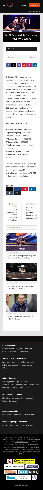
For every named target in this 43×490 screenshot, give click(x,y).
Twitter (4, 401)
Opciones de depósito (10, 351)
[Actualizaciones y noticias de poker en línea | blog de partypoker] (10, 4)
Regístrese (34, 5)
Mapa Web (24, 351)
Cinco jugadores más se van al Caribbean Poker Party (11, 215)
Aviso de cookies (26, 365)
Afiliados (5, 368)
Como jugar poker (8, 382)
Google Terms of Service (29, 425)
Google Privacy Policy (10, 425)
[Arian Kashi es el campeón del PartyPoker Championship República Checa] (21, 243)
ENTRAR (24, 5)
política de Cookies (21, 442)
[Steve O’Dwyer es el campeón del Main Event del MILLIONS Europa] (21, 273)
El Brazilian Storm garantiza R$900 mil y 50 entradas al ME (31, 213)
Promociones (24, 387)
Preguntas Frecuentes (24, 349)
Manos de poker (21, 385)
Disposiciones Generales (11, 415)
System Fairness (29, 415)
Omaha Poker (34, 385)
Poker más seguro (28, 362)
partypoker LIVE (18, 398)
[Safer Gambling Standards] (34, 479)
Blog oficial (6, 398)
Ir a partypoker (33, 12)
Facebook (29, 398)
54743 (21, 454)
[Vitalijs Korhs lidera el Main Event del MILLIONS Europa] (21, 304)
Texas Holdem (7, 385)
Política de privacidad (10, 365)
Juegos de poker (23, 382)
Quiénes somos (8, 349)
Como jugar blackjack (10, 387)
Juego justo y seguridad (10, 362)
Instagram (13, 401)
